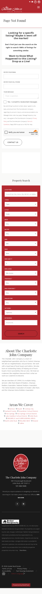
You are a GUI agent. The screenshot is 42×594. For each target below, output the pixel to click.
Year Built (8, 279)
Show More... (23, 550)
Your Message (9, 92)
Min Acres (8, 269)
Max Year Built (10, 288)
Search (21, 334)
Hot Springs (10, 413)
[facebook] (35, 2)
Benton (12, 409)
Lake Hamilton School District (16, 416)
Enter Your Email (10, 72)
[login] (29, 2)
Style (7, 210)
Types (7, 200)
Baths (7, 229)
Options (8, 308)
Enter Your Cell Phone (12, 82)
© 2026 (11, 566)
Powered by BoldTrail (21, 585)
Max (6, 249)
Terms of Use (7, 568)
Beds (6, 219)
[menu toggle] (38, 7)
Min (6, 239)
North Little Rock (11, 421)
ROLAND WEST (25, 421)
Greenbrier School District (28, 411)
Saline (21, 423)
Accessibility (6, 571)
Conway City (28, 409)
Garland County (10, 411)
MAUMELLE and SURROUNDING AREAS (21, 418)
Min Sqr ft (8, 259)
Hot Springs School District (27, 413)
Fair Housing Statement (24, 571)
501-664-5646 (21, 486)
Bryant (19, 409)
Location (8, 190)
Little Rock (33, 416)
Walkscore (9, 298)
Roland (35, 421)
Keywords (8, 318)
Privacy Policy (22, 568)
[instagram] (39, 2)
